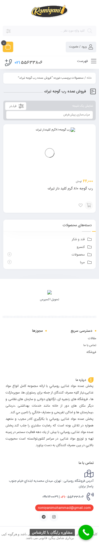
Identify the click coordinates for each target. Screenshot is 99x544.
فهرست (83, 61)
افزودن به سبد (89, 205)
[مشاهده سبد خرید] (8, 47)
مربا (82, 262)
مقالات (92, 338)
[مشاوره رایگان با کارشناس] (86, 532)
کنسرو (81, 247)
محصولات (78, 254)
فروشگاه (91, 352)
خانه (89, 78)
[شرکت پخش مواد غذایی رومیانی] (49, 12)
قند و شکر (78, 239)
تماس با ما (89, 345)
